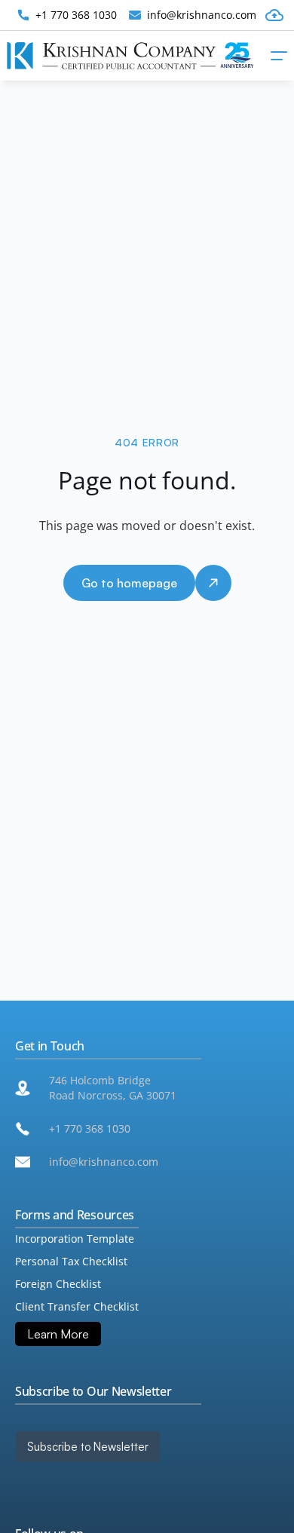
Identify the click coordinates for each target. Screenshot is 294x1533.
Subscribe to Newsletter (88, 1446)
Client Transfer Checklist (77, 1306)
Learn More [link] (58, 1333)
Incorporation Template (74, 1238)
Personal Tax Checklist (71, 1261)
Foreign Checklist (58, 1284)
